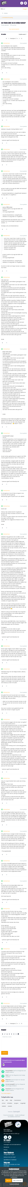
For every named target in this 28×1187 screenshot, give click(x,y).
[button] (25, 9)
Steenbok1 (8, 1089)
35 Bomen (8, 1079)
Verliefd (4, 1106)
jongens (16, 1103)
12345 (7, 1075)
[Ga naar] (2, 13)
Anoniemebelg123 (10, 1084)
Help (11, 1100)
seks (7, 1100)
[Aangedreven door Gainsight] (14, 1112)
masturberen (17, 1100)
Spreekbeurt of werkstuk (10, 1159)
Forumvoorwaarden (8, 1115)
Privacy (5, 1150)
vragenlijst (23, 1103)
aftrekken (9, 1103)
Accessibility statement (14, 1116)
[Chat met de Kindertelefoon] (25, 3)
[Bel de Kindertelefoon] (21, 3)
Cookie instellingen (20, 1115)
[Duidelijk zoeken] (26, 13)
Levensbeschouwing (7, 17)
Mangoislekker (9, 1070)
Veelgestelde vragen (9, 1154)
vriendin (10, 1106)
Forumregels (7, 1142)
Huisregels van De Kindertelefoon (12, 1144)
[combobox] (14, 12)
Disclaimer (6, 1147)
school (3, 1103)
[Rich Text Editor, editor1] (14, 1042)
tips (3, 1100)
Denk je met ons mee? (10, 1157)
